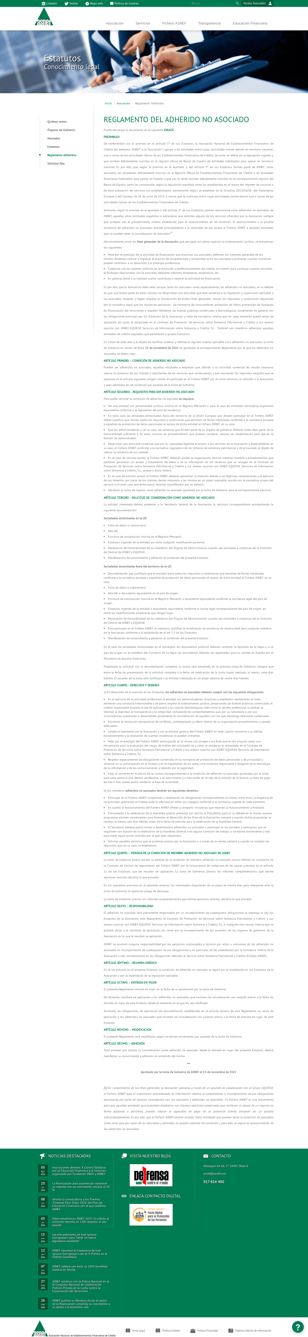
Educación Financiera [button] (250, 23)
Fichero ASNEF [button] (174, 23)
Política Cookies (171, 1330)
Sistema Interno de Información (253, 1330)
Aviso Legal (138, 1330)
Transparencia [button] (209, 23)
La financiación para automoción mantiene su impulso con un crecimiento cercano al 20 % (81, 1187)
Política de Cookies (126, 3)
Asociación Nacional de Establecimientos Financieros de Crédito (82, 1335)
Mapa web (96, 3)
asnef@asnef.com (214, 1173)
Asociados (53, 138)
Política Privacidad (207, 1330)
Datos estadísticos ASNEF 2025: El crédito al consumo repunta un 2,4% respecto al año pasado (80, 1222)
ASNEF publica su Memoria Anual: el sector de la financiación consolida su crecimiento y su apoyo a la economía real (81, 1304)
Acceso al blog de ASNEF (151, 1175)
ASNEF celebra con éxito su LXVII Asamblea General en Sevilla (79, 1268)
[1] (105, 1088)
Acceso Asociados (255, 3)
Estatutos (53, 147)
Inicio (108, 103)
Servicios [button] (143, 23)
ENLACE (169, 130)
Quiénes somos (57, 121)
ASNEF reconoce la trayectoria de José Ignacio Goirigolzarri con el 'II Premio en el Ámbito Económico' (79, 1254)
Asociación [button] (114, 23)
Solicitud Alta (56, 163)
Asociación (123, 103)
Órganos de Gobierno (61, 130)
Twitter (73, 3)
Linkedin (51, 3)
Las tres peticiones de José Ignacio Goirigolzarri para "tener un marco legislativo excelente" (74, 1238)
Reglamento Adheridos (61, 155)
